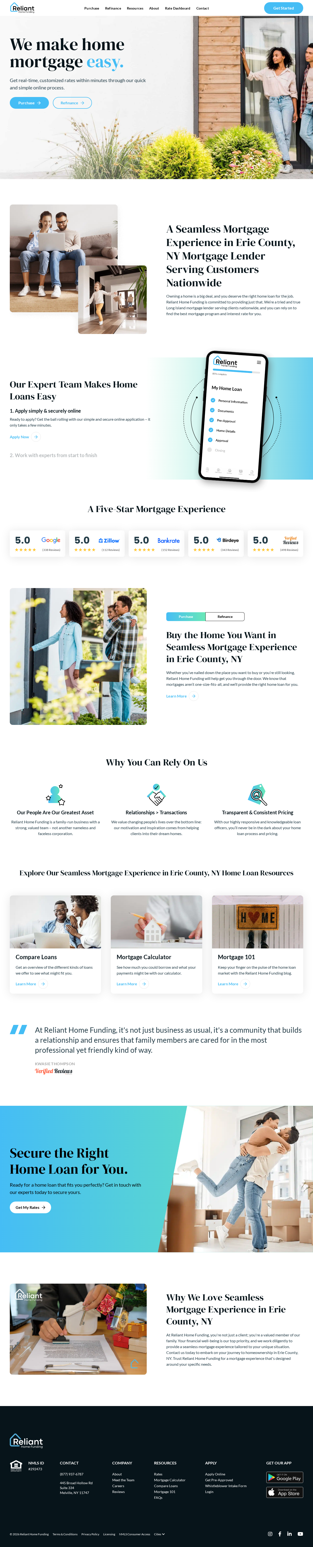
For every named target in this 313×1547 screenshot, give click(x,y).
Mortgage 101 (164, 1492)
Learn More (176, 696)
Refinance (113, 8)
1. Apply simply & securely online (45, 411)
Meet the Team (123, 1480)
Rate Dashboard (177, 8)
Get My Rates (27, 1207)
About (154, 8)
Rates (158, 1474)
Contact (202, 8)
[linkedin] (289, 1534)
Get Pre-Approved (219, 1480)
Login (209, 1492)
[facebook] (279, 1534)
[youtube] (300, 1534)
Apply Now (19, 436)
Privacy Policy (90, 1534)
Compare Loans (166, 1486)
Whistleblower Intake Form (226, 1486)
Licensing (109, 1534)
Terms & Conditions (65, 1534)
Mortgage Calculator (170, 1480)
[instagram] (270, 1534)
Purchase (91, 8)
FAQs (158, 1497)
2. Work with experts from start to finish (53, 455)
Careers (118, 1486)
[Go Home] (22, 8)
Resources (135, 8)
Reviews (118, 1492)
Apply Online (215, 1474)
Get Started (283, 8)
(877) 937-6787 (71, 1474)
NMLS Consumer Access (134, 1534)
